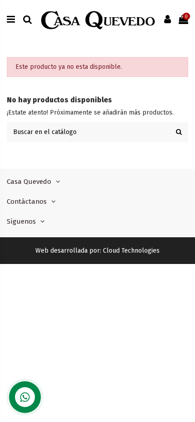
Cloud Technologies (131, 250)
